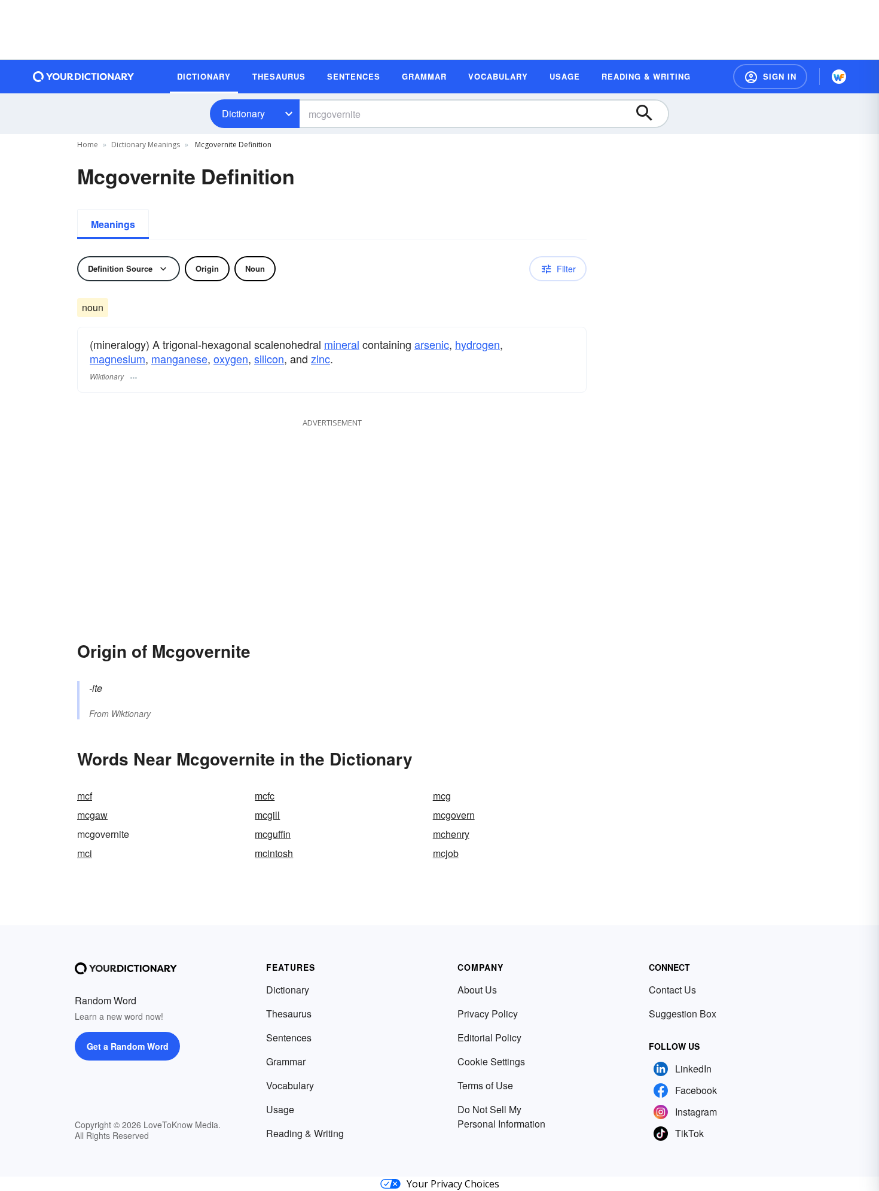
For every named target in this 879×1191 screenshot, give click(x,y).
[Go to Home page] (84, 76)
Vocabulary (290, 1085)
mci (84, 853)
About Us (477, 989)
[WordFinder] (839, 77)
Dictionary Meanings (145, 144)
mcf (84, 796)
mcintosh (274, 853)
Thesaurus (289, 1013)
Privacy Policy (487, 1013)
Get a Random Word (128, 1046)
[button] (770, 76)
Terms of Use (485, 1085)
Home (87, 144)
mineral (341, 344)
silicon (269, 358)
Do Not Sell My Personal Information (501, 1116)
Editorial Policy (489, 1037)
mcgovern (454, 815)
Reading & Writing (305, 1133)
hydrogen (477, 344)
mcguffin (273, 834)
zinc (320, 358)
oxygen (230, 358)
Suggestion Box (682, 1013)
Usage (280, 1109)
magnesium (117, 358)
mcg (442, 796)
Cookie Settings (491, 1061)
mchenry (451, 834)
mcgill (267, 815)
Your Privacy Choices (453, 1183)
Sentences (289, 1037)
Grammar (286, 1061)
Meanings (113, 224)
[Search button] (650, 114)
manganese (179, 358)
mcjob (446, 853)
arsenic (431, 344)
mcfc (264, 796)
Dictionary (243, 113)
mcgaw (92, 815)
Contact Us (672, 989)
